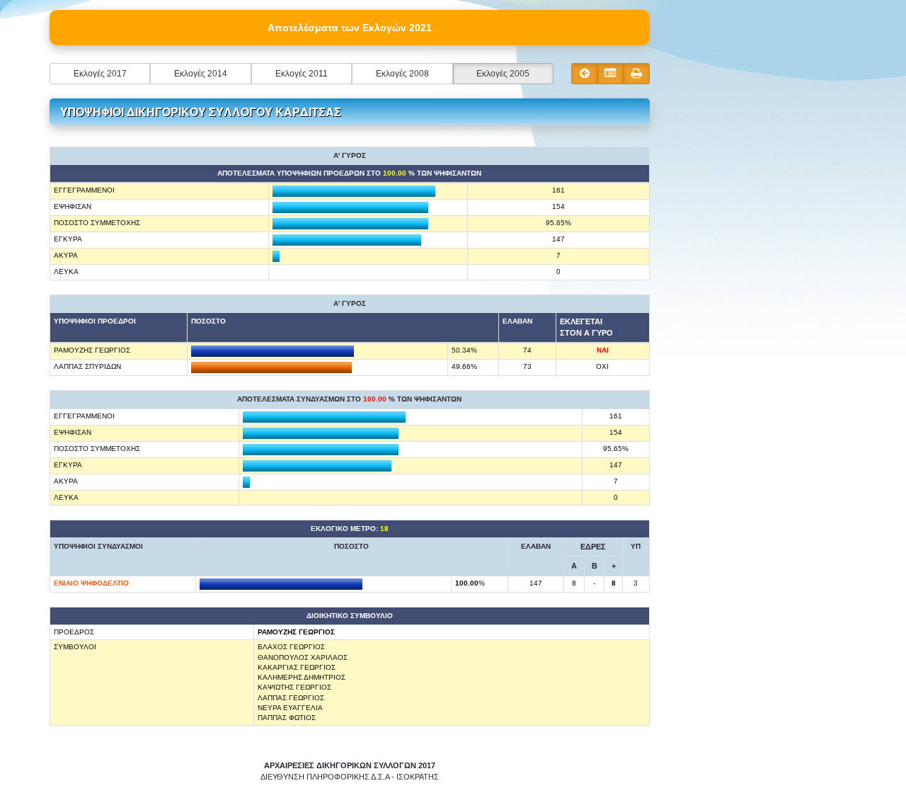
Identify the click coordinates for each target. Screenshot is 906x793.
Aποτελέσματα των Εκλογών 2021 (350, 27)
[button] (100, 73)
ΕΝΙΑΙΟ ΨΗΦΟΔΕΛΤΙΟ (91, 583)
